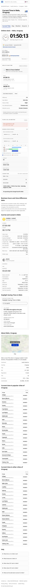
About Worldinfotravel (12, 581)
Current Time (6, 26)
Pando (3, 433)
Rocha (3, 444)
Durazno (4, 402)
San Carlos (4, 451)
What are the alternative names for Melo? (14, 572)
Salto (3, 448)
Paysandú (4, 437)
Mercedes (4, 423)
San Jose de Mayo (6, 455)
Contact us (3, 581)
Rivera (3, 441)
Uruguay (21, 6)
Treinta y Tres (5, 462)
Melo (3, 419)
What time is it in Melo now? (11, 554)
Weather (18, 26)
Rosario (4, 529)
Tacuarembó (5, 458)
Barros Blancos (5, 398)
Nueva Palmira (5, 519)
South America (14, 6)
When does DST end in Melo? (11, 568)
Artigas (4, 395)
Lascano (4, 504)
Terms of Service (13, 583)
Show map (15, 345)
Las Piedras (5, 412)
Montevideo (5, 430)
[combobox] (15, 2)
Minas (3, 426)
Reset (16, 93)
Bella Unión (5, 483)
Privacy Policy (4, 583)
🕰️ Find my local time (14, 55)
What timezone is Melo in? (10, 558)
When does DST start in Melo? (11, 563)
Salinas (4, 533)
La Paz (3, 497)
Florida (4, 405)
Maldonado (5, 416)
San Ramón (5, 536)
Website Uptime (23, 581)
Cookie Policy (21, 583)
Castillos (4, 487)
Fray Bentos (5, 409)
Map (13, 26)
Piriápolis (4, 526)
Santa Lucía (5, 540)
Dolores (4, 490)
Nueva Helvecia (6, 515)
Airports (24, 26)
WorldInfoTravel (5, 6)
